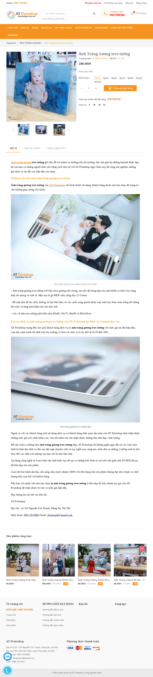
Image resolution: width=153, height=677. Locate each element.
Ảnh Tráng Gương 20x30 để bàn (95, 579)
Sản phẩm (11, 625)
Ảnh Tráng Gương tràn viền (21, 579)
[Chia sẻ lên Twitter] (94, 104)
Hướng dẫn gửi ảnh (52, 615)
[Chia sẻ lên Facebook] (89, 104)
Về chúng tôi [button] (14, 604)
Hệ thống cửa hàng (113, 3)
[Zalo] (7, 656)
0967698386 (117, 15)
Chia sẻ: (83, 105)
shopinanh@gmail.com (23, 658)
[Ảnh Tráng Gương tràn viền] (22, 560)
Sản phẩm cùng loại (18, 536)
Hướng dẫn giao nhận (53, 625)
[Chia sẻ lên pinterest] (99, 104)
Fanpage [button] (120, 604)
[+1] (104, 104)
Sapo (99, 673)
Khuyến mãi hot (93, 3)
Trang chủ (11, 615)
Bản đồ (83, 604)
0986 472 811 (18, 661)
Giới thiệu (10, 620)
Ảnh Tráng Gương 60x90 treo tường (61, 579)
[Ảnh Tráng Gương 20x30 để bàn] (94, 560)
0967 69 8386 (20, 3)
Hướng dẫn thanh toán (53, 620)
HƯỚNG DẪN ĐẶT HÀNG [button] (58, 604)
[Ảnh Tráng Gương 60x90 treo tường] (58, 560)
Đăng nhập (141, 3)
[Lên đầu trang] (146, 662)
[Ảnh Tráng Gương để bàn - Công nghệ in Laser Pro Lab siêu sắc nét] (130, 560)
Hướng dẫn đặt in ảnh (53, 609)
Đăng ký (129, 3)
